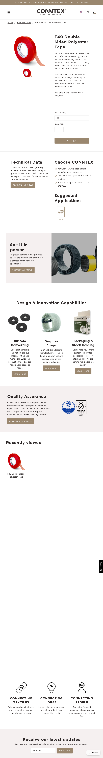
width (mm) (60, 113)
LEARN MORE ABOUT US (20, 421)
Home (10, 22)
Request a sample (22, 270)
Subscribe (65, 751)
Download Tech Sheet (23, 185)
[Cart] (93, 12)
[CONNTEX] (52, 12)
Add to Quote (72, 141)
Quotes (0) (101, 566)
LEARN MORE (20, 374)
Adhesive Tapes (24, 22)
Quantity (59, 124)
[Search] (88, 12)
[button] (80, 12)
